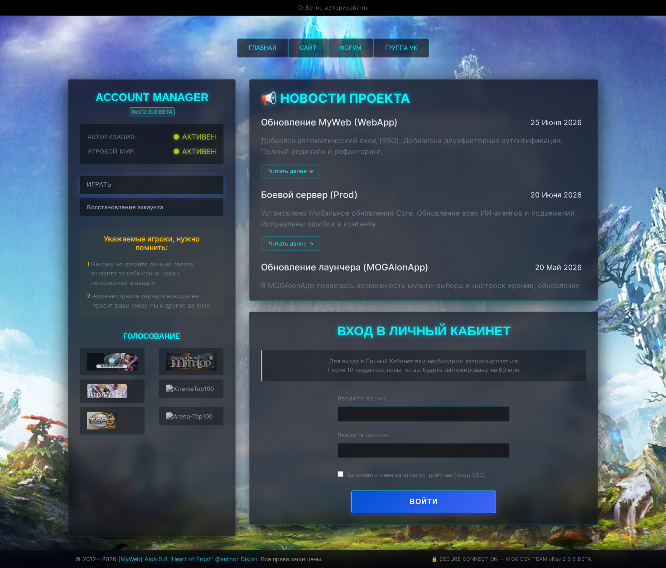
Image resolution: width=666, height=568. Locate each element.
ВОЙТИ (424, 501)
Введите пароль (363, 435)
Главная (262, 47)
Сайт (308, 47)
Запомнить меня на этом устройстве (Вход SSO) (416, 475)
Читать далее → (291, 171)
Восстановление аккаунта (125, 207)
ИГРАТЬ (99, 184)
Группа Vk (401, 47)
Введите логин (361, 398)
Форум (351, 47)
